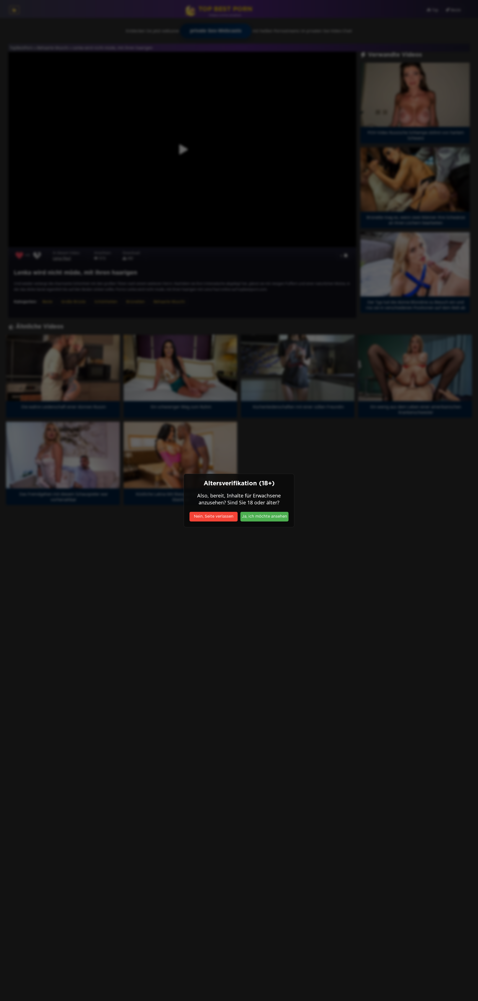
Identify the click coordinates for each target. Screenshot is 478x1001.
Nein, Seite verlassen (213, 516)
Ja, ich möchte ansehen (264, 516)
